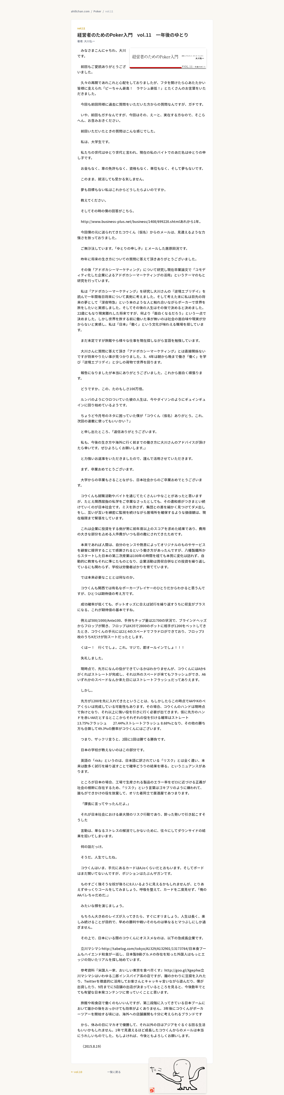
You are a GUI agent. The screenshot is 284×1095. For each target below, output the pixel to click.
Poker (97, 11)
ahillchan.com (80, 11)
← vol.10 (76, 1072)
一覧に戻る (114, 1072)
